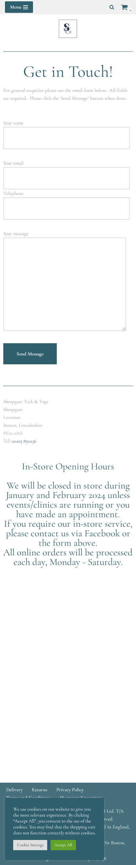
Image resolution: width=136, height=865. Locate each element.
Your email (13, 163)
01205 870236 (24, 441)
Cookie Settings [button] (30, 845)
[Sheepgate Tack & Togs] (68, 29)
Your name (13, 123)
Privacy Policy (70, 790)
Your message (15, 234)
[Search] (111, 7)
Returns (39, 790)
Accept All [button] (63, 845)
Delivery (14, 790)
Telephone (13, 193)
